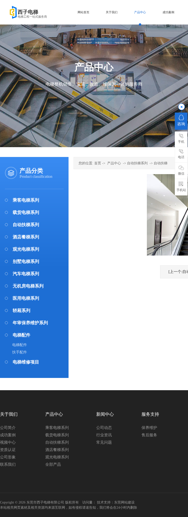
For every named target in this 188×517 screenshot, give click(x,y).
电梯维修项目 (26, 362)
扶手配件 (19, 352)
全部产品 (53, 464)
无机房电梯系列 (28, 286)
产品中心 (114, 163)
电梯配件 (21, 335)
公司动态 (104, 428)
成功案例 (8, 435)
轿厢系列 (21, 310)
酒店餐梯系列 (26, 236)
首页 (97, 163)
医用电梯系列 (26, 298)
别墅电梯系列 (26, 261)
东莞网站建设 (124, 502)
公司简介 (8, 428)
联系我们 (8, 464)
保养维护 (149, 428)
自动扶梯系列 (26, 224)
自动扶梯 (160, 163)
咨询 (181, 124)
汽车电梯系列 (26, 273)
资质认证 (8, 450)
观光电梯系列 (26, 249)
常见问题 (104, 442)
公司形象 (8, 457)
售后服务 (149, 435)
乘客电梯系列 (26, 200)
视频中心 (8, 442)
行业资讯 (104, 435)
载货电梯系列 (26, 212)
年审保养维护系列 (30, 322)
